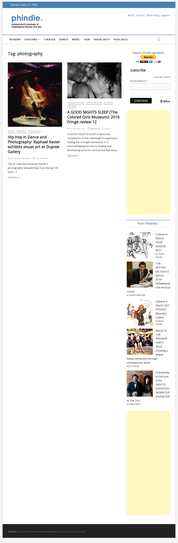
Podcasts (121, 39)
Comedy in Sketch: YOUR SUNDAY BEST (162, 242)
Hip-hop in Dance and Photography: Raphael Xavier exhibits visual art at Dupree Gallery (34, 144)
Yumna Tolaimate (137, 295)
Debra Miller (135, 404)
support (165, 15)
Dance (63, 39)
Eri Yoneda (134, 366)
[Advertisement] (148, 162)
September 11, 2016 (99, 128)
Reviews (15, 39)
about (131, 15)
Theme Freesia (37, 531)
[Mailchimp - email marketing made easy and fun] (165, 103)
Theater (49, 39)
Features (31, 39)
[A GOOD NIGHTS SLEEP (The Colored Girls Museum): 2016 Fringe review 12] (94, 80)
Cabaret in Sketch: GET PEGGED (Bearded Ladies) (163, 309)
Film (87, 39)
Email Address (139, 81)
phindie (12, 531)
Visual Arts (102, 39)
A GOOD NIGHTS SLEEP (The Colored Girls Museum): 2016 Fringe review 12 (93, 116)
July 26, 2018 (41, 158)
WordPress (51, 531)
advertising (153, 15)
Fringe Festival (75, 102)
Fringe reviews (94, 102)
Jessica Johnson (77, 128)
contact (140, 15)
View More (13, 177)
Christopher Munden (20, 158)
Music (76, 39)
